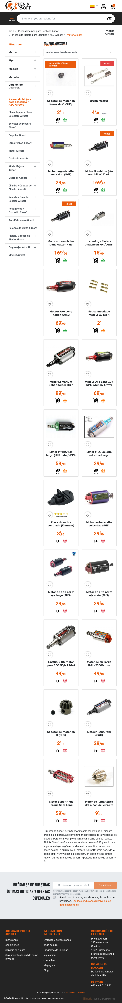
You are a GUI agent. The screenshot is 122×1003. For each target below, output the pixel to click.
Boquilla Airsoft (17, 135)
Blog (46, 970)
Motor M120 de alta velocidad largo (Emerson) (99, 455)
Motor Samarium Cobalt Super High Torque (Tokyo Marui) (61, 385)
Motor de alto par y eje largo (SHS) (61, 594)
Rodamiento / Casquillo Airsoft (18, 210)
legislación (50, 955)
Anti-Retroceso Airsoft (21, 220)
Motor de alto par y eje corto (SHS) (99, 594)
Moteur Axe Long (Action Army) (61, 313)
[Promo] (99, 75)
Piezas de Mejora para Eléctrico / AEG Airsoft (37, 34)
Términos (81, 992)
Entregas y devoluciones (57, 939)
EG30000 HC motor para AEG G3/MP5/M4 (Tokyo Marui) (61, 665)
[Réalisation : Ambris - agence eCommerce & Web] (99, 998)
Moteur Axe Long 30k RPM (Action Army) (99, 383)
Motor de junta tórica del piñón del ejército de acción (99, 805)
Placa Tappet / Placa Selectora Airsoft (20, 114)
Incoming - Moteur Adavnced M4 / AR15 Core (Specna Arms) (99, 244)
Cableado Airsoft (18, 158)
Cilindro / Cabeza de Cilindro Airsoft (20, 187)
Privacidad (70, 992)
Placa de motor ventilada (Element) (61, 524)
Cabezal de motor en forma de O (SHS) (61, 102)
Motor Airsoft (16, 150)
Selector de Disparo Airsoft (20, 125)
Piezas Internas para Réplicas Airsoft (38, 31)
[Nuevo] (99, 145)
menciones (11, 939)
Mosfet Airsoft (17, 255)
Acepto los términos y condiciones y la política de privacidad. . (87, 901)
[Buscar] (110, 18)
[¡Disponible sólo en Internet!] (61, 75)
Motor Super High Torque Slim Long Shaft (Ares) (61, 805)
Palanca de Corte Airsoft (23, 228)
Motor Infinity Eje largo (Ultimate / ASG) (61, 453)
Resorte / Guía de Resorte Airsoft (18, 199)
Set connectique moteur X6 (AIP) (99, 313)
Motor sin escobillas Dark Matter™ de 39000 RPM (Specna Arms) (61, 246)
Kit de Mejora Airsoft (16, 168)
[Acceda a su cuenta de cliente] (103, 6)
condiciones (12, 944)
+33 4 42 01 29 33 (101, 985)
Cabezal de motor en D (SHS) (61, 733)
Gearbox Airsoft (18, 177)
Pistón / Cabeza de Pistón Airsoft (19, 237)
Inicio (11, 31)
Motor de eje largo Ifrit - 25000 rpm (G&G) (99, 665)
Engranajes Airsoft (19, 247)
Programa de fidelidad (56, 950)
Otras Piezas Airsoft (20, 143)
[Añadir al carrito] (57, 120)
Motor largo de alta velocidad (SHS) (61, 173)
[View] (57, 541)
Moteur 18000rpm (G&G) (99, 733)
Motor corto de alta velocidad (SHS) (99, 524)
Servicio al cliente (15, 950)
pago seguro (51, 944)
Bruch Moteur (99, 100)
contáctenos (50, 960)
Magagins (49, 965)
